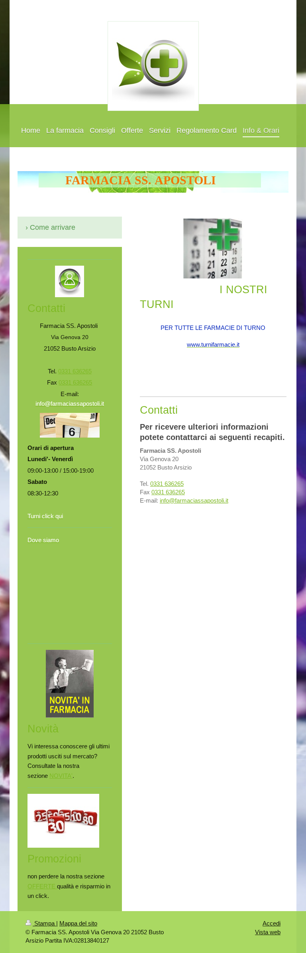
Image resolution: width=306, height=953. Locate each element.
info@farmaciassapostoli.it (194, 500)
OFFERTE (42, 886)
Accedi (271, 923)
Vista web (267, 932)
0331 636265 (167, 483)
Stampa (44, 923)
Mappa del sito (78, 923)
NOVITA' (61, 775)
